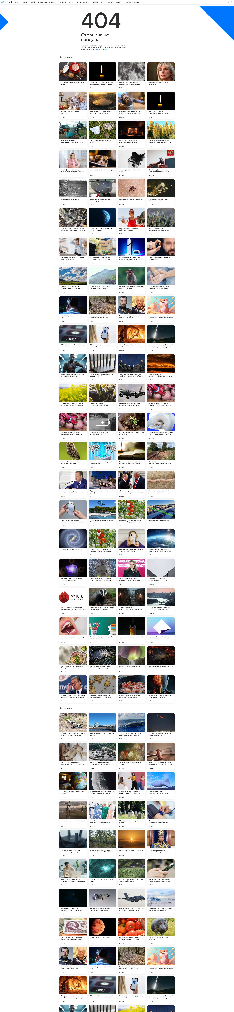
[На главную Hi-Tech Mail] (8, 2)
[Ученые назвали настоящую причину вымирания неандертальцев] (161, 193)
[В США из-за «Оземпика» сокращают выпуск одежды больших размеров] (102, 990)
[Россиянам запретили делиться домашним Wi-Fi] (102, 368)
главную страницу (101, 49)
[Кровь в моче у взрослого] (131, 806)
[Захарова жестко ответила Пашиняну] (161, 76)
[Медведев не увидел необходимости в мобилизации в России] (73, 484)
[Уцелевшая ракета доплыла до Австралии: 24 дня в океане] (131, 902)
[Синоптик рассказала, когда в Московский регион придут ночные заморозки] (102, 660)
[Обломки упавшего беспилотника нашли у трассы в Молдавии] (73, 902)
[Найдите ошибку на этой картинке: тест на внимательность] (73, 514)
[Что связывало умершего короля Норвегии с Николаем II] (131, 309)
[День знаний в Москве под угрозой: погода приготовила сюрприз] (131, 747)
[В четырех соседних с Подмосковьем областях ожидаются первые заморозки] (102, 397)
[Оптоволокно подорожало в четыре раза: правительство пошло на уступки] (131, 864)
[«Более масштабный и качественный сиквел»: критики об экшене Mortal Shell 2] (131, 601)
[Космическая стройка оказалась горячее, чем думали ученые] (161, 864)
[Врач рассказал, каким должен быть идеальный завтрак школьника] (73, 660)
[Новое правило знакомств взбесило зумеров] (131, 222)
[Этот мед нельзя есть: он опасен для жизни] (131, 630)
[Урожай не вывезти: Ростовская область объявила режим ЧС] (161, 601)
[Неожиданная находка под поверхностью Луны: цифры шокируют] (131, 76)
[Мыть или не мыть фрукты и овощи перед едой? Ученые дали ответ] (102, 251)
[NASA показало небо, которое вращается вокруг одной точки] (102, 572)
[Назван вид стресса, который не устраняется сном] (73, 251)
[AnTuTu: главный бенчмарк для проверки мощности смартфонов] (73, 601)
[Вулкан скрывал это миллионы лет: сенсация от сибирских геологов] (102, 280)
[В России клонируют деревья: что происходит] (131, 426)
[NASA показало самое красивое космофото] (131, 660)
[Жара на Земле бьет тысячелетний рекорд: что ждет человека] (161, 368)
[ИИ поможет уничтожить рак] (73, 835)
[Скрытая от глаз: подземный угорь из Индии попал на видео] (161, 484)
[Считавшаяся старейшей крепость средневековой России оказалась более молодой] (161, 455)
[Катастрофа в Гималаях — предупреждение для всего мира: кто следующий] (102, 931)
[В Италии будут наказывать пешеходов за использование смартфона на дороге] (161, 718)
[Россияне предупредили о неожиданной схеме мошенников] (161, 309)
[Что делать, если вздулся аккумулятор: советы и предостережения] (102, 426)
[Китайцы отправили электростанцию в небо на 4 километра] (161, 960)
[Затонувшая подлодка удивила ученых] (131, 931)
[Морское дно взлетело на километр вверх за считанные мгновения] (73, 280)
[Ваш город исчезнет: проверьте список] (73, 960)
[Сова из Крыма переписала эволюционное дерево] (73, 455)
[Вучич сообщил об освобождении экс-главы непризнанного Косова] (73, 689)
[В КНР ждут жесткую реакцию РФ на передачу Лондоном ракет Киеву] (102, 193)
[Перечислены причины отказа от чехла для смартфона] (131, 543)
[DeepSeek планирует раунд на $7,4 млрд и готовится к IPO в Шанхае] (131, 835)
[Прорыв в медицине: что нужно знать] (131, 193)
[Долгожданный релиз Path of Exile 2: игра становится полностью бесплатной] (161, 660)
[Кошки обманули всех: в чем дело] (102, 163)
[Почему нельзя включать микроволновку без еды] (131, 134)
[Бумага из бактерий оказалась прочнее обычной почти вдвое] (161, 630)
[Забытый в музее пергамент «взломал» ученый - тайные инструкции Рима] (102, 689)
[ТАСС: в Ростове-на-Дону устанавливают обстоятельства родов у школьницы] (73, 931)
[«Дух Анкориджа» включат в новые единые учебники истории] (131, 484)
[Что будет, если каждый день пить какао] (73, 76)
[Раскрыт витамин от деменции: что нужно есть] (161, 251)
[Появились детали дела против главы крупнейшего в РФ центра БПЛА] (161, 931)
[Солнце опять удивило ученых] (73, 543)
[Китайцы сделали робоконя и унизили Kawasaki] (102, 806)
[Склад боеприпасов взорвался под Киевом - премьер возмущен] (131, 339)
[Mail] (2, 2)
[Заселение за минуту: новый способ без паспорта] (102, 776)
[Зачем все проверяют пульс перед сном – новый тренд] (161, 280)
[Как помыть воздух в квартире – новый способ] (102, 455)
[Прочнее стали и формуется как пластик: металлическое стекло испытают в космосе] (73, 222)
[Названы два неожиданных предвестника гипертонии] (161, 990)
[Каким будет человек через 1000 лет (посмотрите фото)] (73, 368)
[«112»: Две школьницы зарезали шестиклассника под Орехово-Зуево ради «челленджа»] (102, 76)
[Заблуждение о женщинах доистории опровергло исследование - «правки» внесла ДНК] (73, 193)
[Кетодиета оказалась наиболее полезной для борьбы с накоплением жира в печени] (131, 689)
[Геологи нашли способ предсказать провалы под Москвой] (102, 309)
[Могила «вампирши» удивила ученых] (131, 990)
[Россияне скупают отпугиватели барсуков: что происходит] (102, 601)
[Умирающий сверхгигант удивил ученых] (102, 902)
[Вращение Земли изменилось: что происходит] (102, 222)
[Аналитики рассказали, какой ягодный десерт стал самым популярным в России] (161, 776)
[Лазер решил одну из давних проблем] (161, 514)
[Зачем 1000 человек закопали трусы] (102, 134)
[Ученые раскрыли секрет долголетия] (73, 105)
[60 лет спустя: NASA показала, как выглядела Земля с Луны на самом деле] (102, 960)
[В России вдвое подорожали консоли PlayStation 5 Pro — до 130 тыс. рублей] (131, 251)
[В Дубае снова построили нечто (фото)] (102, 484)
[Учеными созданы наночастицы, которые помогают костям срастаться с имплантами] (73, 630)
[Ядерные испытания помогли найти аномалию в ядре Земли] (161, 543)
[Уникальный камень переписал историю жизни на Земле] (102, 105)
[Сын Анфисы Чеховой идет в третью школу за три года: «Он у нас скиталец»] (73, 163)
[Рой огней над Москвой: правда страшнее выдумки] (161, 902)
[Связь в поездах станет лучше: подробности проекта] (102, 718)
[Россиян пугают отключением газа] (73, 309)
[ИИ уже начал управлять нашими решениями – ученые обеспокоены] (161, 689)
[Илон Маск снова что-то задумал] (73, 990)
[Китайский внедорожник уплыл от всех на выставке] (73, 806)
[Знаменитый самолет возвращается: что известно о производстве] (73, 134)
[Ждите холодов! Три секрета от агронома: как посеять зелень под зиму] (161, 747)
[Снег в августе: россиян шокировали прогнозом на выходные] (161, 222)
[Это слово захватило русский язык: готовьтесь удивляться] (131, 455)
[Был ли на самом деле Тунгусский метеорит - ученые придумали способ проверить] (161, 339)
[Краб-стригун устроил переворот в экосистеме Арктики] (73, 747)
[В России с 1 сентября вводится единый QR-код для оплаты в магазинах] (73, 339)
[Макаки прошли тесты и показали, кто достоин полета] (131, 280)
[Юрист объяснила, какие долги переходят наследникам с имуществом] (161, 806)
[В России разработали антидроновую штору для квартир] (161, 572)
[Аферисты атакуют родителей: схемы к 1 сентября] (102, 630)
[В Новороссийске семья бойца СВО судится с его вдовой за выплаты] (131, 105)
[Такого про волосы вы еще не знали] (131, 163)
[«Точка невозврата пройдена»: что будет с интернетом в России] (131, 368)
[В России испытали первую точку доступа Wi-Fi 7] (102, 339)
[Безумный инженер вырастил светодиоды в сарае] (73, 572)
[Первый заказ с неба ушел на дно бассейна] (102, 514)
